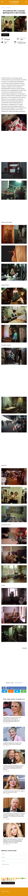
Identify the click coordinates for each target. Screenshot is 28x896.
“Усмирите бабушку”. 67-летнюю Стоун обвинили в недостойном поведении (12, 743)
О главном (14, 2)
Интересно (5, 34)
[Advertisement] (14, 62)
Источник (24, 648)
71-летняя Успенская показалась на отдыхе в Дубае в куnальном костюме (14, 791)
